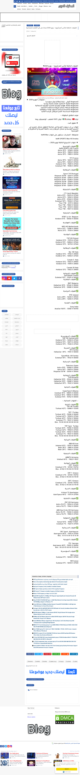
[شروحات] (73, 746)
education (19, 3)
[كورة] (18, 746)
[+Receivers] (41, 746)
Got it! (67, 769)
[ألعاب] (78, 746)
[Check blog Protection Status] (64, 724)
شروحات (62, 661)
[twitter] (17, 1)
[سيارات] (23, 746)
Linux (50, 6)
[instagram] (22, 1)
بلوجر (6, 344)
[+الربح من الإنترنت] (51, 746)
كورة (6, 337)
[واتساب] (13, 746)
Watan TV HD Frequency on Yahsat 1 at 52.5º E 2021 (45, 593)
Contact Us (45, 1)
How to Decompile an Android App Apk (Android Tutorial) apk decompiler (50, 582)
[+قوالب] (56, 746)
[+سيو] (63, 746)
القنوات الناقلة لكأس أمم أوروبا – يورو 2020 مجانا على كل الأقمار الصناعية (50, 584)
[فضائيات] (26, 746)
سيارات (17, 344)
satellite (37, 25)
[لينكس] (68, 746)
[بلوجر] (53, 746)
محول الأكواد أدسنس (70, 1)
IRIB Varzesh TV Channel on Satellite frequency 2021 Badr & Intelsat (49, 591)
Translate (13, 267)
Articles (19, 9)
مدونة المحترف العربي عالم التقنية (72, 743)
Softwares (38, 9)
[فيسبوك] (16, 746)
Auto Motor (24, 6)
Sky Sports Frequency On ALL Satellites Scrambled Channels (47, 586)
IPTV (6, 329)
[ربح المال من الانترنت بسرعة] (43, 746)
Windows (46, 6)
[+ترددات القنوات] (31, 746)
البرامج (16, 326)
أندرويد (17, 329)
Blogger (41, 6)
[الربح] (46, 746)
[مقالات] (71, 746)
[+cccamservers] (33, 746)
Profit (35, 6)
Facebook (47, 3)
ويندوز (17, 333)
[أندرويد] (76, 746)
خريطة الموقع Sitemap (37, 1)
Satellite (30, 6)
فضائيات (69, 661)
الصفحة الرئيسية (27, 1)
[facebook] (15, 1)
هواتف (17, 341)
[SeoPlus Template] (53, 743)
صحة (6, 341)
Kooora (51, 3)
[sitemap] (1, 746)
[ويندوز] (66, 746)
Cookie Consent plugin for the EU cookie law (67, 772)
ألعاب (17, 337)
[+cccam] (38, 746)
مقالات (75, 661)
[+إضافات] (58, 746)
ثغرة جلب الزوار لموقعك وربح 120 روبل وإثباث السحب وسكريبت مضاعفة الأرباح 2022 (53, 579)
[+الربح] (48, 746)
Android (29, 9)
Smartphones (35, 3)
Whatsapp (41, 3)
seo (6, 333)
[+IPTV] (36, 746)
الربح (6, 326)
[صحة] (21, 746)
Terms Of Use (51, 1)
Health (18, 6)
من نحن (56, 1)
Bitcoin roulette (31, 717)
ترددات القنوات (53, 661)
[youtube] (20, 1)
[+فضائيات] (28, 746)
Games (29, 3)
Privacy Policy (62, 1)
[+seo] (61, 746)
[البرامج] (1, 748)
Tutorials (24, 9)
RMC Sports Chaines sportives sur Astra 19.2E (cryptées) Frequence (49, 589)
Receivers (30, 25)
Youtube (25, 3)
